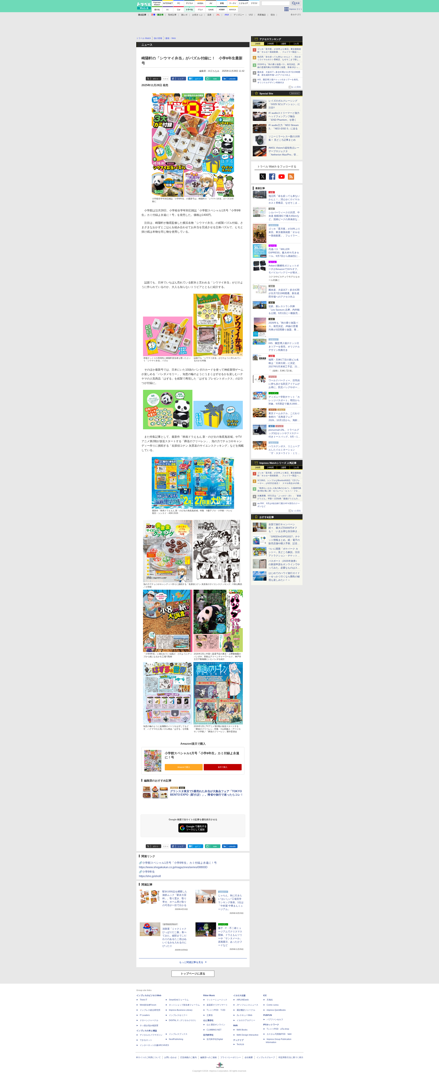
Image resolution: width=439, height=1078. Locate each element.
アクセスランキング (270, 39)
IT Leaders (145, 1015)
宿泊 (273, 15)
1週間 (283, 44)
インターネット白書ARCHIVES (154, 1045)
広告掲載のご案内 (188, 1057)
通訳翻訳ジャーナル (246, 1010)
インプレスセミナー (178, 1015)
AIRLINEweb (243, 1000)
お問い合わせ (170, 1057)
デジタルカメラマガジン (151, 1035)
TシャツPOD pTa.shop (278, 1029)
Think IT (143, 1000)
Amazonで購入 (183, 767)
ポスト (156, 79)
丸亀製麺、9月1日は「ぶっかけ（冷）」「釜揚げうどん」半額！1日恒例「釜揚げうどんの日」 (279, 498)
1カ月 (296, 44)
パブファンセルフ (275, 1019)
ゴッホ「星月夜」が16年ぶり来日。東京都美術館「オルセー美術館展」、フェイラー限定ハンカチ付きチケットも (279, 52)
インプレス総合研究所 (150, 1010)
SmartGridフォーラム (179, 1000)
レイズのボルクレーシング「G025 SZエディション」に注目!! (284, 104)
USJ (251, 15)
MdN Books (242, 1030)
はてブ (198, 79)
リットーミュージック (217, 1000)
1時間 (257, 44)
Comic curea (272, 1005)
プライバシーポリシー (230, 1057)
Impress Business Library (180, 1010)
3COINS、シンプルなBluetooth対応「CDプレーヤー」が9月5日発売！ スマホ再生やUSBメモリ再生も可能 (279, 483)
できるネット (146, 1040)
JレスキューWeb (244, 1015)
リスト (166, 79)
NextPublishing (176, 1039)
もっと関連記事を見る (191, 962)
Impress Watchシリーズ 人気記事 (277, 463)
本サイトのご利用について (148, 1057)
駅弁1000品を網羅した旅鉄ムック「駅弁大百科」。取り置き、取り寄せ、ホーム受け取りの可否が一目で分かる (174, 898)
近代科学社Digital (215, 1039)
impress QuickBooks (276, 1010)
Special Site (266, 93)
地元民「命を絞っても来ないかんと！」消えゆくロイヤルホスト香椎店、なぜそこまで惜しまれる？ (279, 60)
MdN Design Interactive (247, 1035)
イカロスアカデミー (246, 1020)
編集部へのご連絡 (208, 1057)
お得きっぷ (197, 15)
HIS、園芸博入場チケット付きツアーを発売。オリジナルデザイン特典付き (284, 346)
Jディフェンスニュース (247, 1005)
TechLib (240, 1044)
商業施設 (262, 15)
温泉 (209, 15)
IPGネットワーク (271, 1024)
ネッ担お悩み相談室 (149, 1025)
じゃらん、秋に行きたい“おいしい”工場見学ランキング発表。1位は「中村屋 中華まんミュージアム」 (231, 902)
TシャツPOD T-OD (216, 1010)
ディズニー (239, 15)
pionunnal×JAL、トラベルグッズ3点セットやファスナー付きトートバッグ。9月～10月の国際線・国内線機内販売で (284, 436)
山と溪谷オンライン (216, 1024)
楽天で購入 (222, 767)
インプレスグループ (265, 1057)
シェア (180, 79)
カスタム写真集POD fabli (279, 1034)
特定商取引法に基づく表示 (290, 1057)
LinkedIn (232, 79)
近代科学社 (208, 1035)
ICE (265, 995)
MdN (235, 1025)
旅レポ (184, 15)
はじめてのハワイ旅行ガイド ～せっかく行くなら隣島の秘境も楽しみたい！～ (284, 576)
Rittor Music (209, 995)
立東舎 (210, 1015)
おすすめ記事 (266, 517)
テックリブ (238, 1040)
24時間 (270, 44)
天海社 (270, 1000)
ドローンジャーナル (149, 1020)
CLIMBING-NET (214, 1030)
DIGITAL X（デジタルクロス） (183, 1020)
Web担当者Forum (148, 1005)
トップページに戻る (193, 973)
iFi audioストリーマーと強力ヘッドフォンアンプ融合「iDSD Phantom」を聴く (284, 116)
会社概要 (249, 1057)
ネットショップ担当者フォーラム (184, 1005)
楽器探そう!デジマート (217, 1005)
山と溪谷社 (208, 1020)
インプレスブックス (178, 1034)
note (215, 79)
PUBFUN (267, 1015)
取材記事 (172, 15)
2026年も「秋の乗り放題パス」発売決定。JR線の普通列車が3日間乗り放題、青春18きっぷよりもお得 (278, 67)
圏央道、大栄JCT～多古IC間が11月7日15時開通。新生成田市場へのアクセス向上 (284, 293)
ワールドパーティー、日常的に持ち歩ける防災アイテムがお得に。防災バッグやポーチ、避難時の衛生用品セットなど (284, 387)
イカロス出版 (239, 995)
